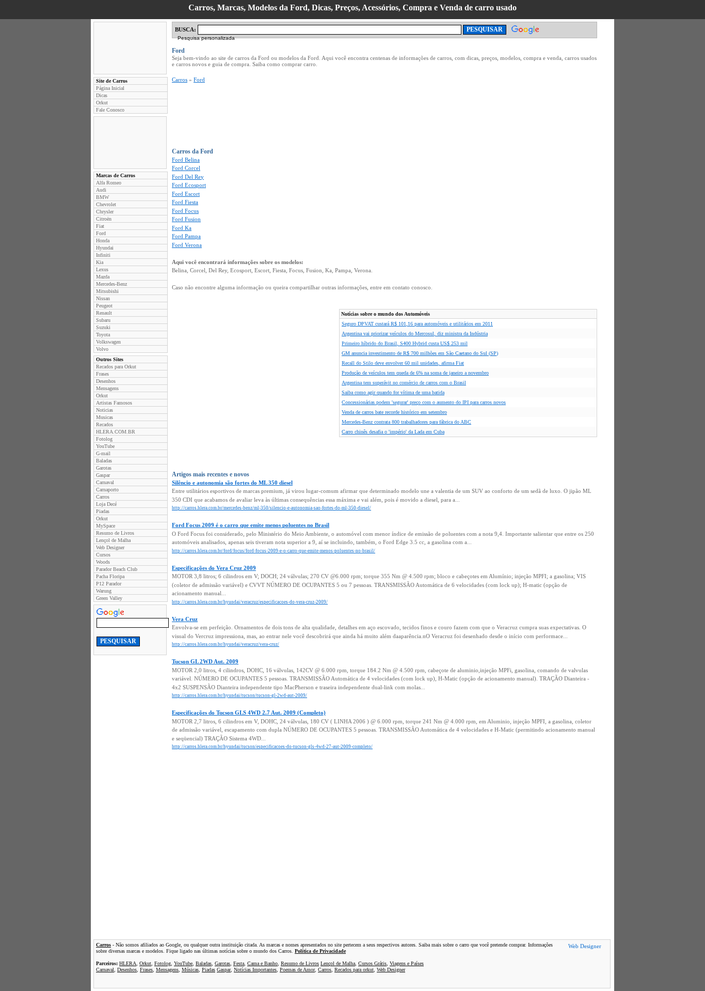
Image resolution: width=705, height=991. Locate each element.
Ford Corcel (186, 168)
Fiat (100, 226)
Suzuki (103, 327)
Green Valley (109, 598)
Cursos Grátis (372, 963)
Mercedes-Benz (111, 284)
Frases (102, 374)
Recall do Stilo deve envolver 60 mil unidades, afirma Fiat (403, 363)
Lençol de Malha (113, 540)
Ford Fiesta (185, 202)
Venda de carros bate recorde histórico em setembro (394, 412)
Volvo (102, 349)
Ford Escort (186, 194)
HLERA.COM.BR (115, 432)
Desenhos (106, 381)
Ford (101, 233)
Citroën (103, 219)
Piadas (102, 511)
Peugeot (104, 305)
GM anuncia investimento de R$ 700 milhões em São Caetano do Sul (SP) (420, 353)
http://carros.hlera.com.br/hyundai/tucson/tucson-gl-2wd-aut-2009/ (239, 695)
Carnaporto (107, 489)
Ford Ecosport (189, 185)
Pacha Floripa (110, 576)
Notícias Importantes (255, 969)
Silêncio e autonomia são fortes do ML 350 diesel (232, 482)
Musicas (104, 417)
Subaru (103, 320)
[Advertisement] (130, 48)
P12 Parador (108, 583)
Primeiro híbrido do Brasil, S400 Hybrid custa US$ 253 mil (405, 343)
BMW (102, 197)
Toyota (103, 334)
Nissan (103, 298)
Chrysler (105, 211)
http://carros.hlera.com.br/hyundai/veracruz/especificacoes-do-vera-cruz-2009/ (250, 602)
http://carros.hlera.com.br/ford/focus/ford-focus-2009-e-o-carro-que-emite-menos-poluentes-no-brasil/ (273, 550)
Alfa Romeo (108, 182)
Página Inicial (110, 88)
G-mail (103, 453)
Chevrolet (106, 204)
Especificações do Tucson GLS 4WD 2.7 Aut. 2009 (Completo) (249, 712)
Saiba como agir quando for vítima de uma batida (393, 392)
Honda (102, 240)
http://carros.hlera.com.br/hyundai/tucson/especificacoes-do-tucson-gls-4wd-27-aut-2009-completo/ (272, 746)
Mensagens (107, 388)
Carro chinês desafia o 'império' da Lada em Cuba (393, 432)
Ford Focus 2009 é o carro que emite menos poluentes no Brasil (250, 525)
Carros (102, 497)
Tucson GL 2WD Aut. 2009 (205, 661)
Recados (104, 424)
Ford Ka (181, 228)
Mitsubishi (107, 291)
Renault (104, 313)
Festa (238, 963)
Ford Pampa (186, 236)
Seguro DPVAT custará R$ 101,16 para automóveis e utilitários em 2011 (417, 324)
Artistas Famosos (114, 403)
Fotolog (104, 439)
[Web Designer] (584, 947)
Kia (99, 262)
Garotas (103, 468)
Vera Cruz (185, 619)
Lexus (102, 269)
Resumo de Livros (115, 533)
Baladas (104, 460)
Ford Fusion (186, 219)
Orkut (102, 102)
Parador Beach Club (116, 569)
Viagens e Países (407, 963)
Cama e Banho (262, 963)
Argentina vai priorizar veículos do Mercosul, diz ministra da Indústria (415, 333)
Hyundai (105, 248)
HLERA (127, 963)
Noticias (104, 410)
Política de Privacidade (320, 951)
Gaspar (103, 475)
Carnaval (105, 482)
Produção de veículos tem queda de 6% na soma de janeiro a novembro (415, 373)
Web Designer (110, 547)
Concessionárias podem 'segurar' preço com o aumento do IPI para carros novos (424, 402)
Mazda (102, 277)
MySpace (105, 526)
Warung (103, 591)
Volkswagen (108, 342)
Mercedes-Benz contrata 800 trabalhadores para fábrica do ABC (406, 422)
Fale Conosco (110, 110)
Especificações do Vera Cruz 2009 (214, 568)
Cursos (103, 555)
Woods (103, 562)
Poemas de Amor (297, 969)
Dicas (101, 95)
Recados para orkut (354, 969)
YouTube (105, 446)
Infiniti (103, 255)
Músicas (190, 969)
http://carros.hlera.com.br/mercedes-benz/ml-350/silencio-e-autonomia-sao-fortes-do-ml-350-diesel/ (271, 507)
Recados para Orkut (116, 366)
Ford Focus (185, 211)
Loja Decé (106, 504)
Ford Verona (187, 245)
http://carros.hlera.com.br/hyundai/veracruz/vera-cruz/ (225, 644)
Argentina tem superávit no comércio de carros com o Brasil (404, 382)
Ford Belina (186, 160)
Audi (101, 190)
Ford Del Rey (188, 177)
